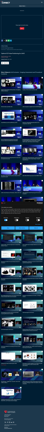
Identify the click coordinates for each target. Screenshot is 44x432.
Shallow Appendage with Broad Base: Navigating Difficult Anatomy (10, 90)
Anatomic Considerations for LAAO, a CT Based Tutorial (32, 296)
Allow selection (22, 227)
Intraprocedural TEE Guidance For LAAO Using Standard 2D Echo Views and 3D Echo (32, 330)
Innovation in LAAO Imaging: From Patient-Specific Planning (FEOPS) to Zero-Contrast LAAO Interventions (32, 364)
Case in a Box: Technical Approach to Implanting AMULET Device (10, 245)
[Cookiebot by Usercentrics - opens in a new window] (38, 203)
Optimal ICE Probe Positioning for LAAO (9, 363)
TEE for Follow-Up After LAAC (6, 106)
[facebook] (2, 41)
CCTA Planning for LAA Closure (7, 329)
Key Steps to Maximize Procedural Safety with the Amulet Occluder (10, 176)
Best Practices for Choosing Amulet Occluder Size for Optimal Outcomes (10, 158)
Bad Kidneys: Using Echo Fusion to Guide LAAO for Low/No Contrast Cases (32, 262)
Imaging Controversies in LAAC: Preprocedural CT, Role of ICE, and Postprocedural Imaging (11, 400)
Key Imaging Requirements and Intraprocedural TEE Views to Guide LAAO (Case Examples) (11, 296)
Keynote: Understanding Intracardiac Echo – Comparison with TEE (31, 123)
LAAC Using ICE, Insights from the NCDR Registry (32, 106)
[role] (5, 422)
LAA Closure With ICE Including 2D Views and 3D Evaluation (10, 347)
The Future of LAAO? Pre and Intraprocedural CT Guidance (10, 262)
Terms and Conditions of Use (8, 428)
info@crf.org (9, 419)
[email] (6, 41)
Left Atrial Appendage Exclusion (7, 47)
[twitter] (4, 41)
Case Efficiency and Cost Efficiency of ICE (9, 122)
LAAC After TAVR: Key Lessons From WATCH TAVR (32, 175)
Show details (37, 224)
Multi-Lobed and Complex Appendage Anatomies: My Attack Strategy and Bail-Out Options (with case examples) (33, 382)
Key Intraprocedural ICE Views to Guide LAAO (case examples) (11, 279)
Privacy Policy (6, 427)
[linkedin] (11, 41)
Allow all (36, 227)
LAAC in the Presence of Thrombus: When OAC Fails (11, 192)
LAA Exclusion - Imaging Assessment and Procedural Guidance (11, 49)
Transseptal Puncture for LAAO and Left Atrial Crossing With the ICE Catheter (10, 313)
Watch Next (6, 62)
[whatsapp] (9, 41)
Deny (8, 227)
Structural (4, 46)
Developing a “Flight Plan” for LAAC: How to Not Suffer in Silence (10, 382)
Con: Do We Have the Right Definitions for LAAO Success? (32, 245)
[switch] (16, 220)
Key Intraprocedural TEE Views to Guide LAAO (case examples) (33, 279)
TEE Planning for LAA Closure (28, 312)
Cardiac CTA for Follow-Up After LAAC (30, 89)
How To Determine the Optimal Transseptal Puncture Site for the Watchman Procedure (9, 140)
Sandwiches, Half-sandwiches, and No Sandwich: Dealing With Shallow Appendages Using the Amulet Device (32, 158)
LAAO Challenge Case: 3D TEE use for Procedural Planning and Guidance (32, 347)
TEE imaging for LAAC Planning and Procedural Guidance (32, 193)
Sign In (22, 28)
